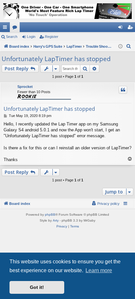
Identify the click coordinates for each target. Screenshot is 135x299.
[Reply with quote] (123, 90)
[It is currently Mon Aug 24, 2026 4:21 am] (120, 46)
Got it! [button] (37, 287)
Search (11, 37)
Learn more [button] (99, 270)
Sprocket (25, 87)
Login (31, 37)
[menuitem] (129, 46)
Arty (56, 220)
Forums (16, 28)
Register (51, 37)
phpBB (50, 214)
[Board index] (67, 11)
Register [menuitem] (131, 28)
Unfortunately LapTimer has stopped (56, 59)
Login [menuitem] (121, 28)
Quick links (6, 28)
